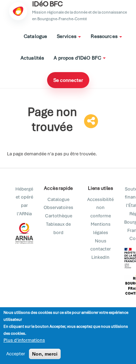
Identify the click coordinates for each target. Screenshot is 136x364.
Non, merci (45, 354)
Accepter (15, 354)
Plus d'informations (24, 340)
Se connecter (68, 80)
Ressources (105, 36)
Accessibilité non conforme (100, 207)
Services (67, 36)
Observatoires (58, 207)
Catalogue (35, 36)
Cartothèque (58, 216)
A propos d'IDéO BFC (78, 58)
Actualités (32, 58)
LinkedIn (100, 257)
